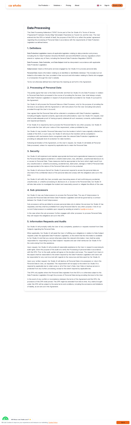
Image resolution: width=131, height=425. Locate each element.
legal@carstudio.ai (86, 209)
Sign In (107, 5)
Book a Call (117, 5)
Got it (123, 422)
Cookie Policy (53, 422)
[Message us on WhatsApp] (5, 420)
